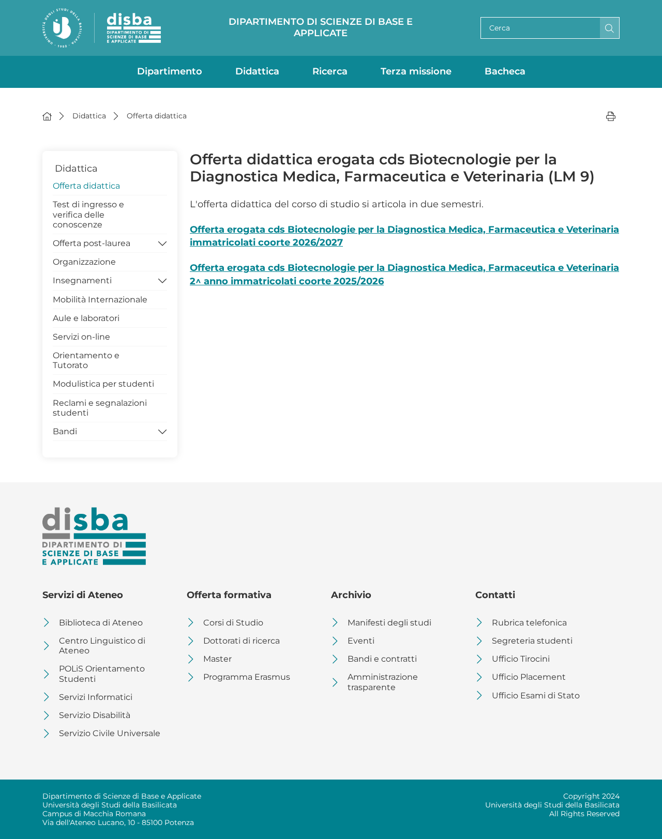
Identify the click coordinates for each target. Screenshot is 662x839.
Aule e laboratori (86, 318)
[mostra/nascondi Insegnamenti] (162, 279)
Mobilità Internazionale (100, 299)
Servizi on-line (81, 337)
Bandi (65, 431)
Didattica (257, 71)
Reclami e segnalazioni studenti (100, 408)
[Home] (47, 115)
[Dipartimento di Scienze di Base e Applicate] (134, 28)
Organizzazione (84, 262)
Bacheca (505, 71)
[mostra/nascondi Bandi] (162, 430)
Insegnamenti (82, 280)
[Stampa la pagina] (610, 115)
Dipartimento (169, 71)
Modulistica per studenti (103, 384)
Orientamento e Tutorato (86, 360)
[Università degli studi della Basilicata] (62, 28)
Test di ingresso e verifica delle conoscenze (88, 214)
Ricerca (330, 71)
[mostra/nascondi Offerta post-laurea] (162, 242)
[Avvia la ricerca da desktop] (609, 28)
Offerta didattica (86, 186)
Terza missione (416, 71)
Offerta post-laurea (91, 243)
